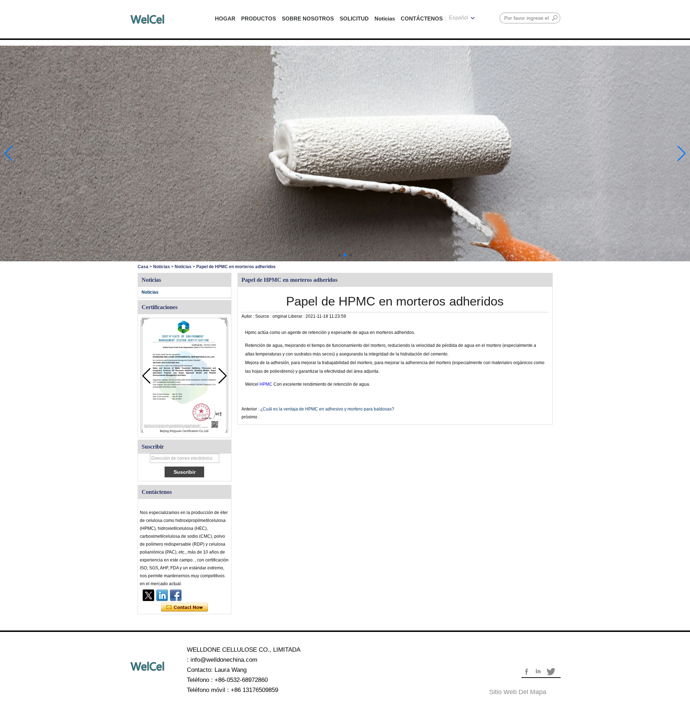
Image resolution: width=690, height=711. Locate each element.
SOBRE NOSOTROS (308, 18)
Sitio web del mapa (517, 692)
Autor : (248, 316)
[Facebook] (175, 595)
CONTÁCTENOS (422, 18)
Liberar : (296, 316)
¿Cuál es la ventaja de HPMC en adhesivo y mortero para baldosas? (327, 409)
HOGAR (225, 18)
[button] (339, 255)
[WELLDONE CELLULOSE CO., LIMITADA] (147, 19)
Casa (143, 266)
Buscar (554, 18)
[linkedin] (162, 595)
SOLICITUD (354, 18)
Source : (263, 316)
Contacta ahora (184, 607)
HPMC (266, 384)
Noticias (384, 18)
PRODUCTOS (258, 18)
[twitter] (148, 595)
